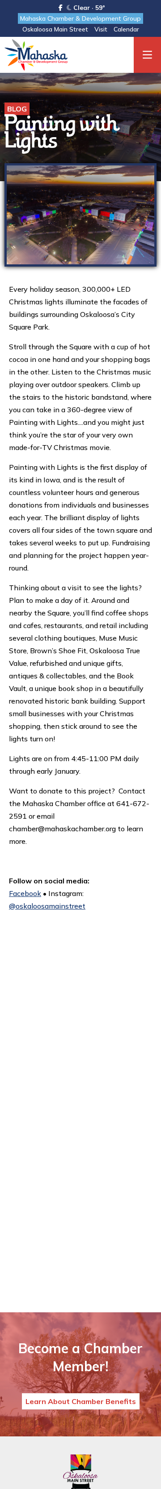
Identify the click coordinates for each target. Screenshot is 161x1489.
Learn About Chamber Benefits (80, 1401)
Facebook (25, 893)
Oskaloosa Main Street (55, 29)
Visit (100, 29)
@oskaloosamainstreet (47, 905)
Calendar (126, 29)
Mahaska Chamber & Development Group (80, 18)
